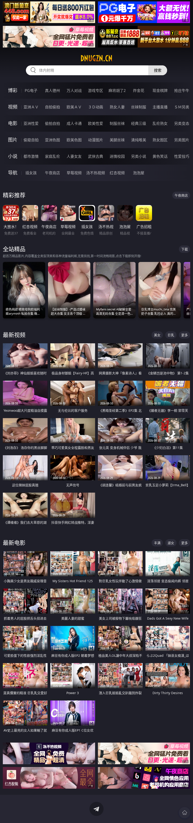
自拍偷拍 (52, 107)
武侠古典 (95, 156)
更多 (184, 335)
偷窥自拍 (31, 139)
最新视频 (14, 335)
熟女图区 (160, 139)
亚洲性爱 (31, 123)
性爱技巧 (181, 156)
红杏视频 (117, 172)
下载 (184, 249)
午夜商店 (52, 172)
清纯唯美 (138, 139)
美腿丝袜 (117, 139)
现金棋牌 (160, 90)
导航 (12, 173)
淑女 (171, 543)
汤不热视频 (95, 172)
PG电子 (31, 90)
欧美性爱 (95, 123)
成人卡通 (74, 123)
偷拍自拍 (52, 123)
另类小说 (138, 156)
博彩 (12, 90)
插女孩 (31, 172)
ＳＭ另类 (181, 107)
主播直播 (160, 107)
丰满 (157, 543)
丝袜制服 (138, 107)
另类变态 (181, 123)
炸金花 (138, 90)
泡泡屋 (138, 172)
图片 (12, 140)
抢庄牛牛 (181, 90)
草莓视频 (74, 172)
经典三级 (138, 123)
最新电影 (14, 542)
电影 (12, 123)
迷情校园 (117, 156)
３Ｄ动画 (95, 107)
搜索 (157, 70)
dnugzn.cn (96, 58)
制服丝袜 (117, 123)
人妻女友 (74, 156)
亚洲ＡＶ (31, 107)
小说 (12, 156)
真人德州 (52, 90)
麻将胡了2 (117, 90)
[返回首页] (184, 812)
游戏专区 (95, 90)
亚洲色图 (52, 139)
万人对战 (74, 90)
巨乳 (171, 335)
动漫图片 (95, 139)
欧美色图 (74, 139)
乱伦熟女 (160, 123)
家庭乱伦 (52, 156)
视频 (12, 107)
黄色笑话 (160, 156)
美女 (157, 335)
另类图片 (181, 139)
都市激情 (31, 156)
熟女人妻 (117, 107)
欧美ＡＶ (74, 107)
